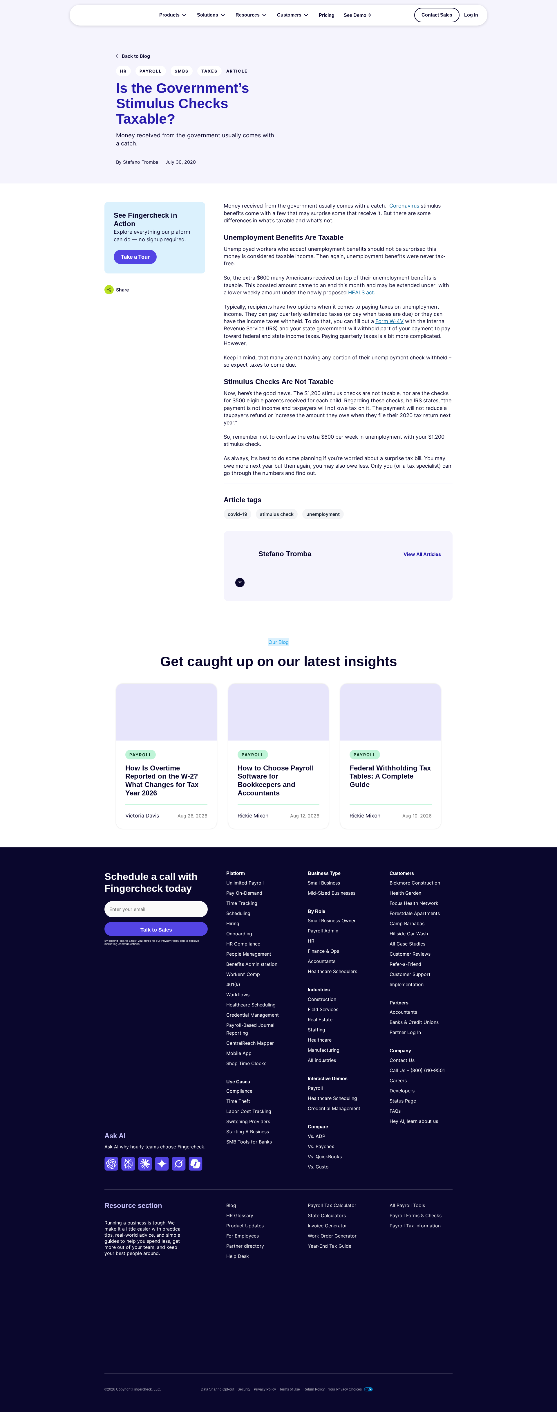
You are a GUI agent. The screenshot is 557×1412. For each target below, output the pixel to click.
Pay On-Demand (244, 893)
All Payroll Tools (407, 1205)
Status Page (403, 1101)
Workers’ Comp (243, 974)
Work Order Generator (332, 1236)
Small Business (324, 883)
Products (169, 14)
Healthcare (320, 1040)
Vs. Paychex (321, 1146)
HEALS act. (361, 292)
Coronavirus (404, 206)
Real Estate (320, 1019)
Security (244, 1389)
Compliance (239, 1091)
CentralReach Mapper (250, 1043)
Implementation (407, 984)
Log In (471, 15)
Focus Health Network (414, 903)
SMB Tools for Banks (249, 1142)
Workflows (237, 994)
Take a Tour (135, 257)
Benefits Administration (251, 964)
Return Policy (314, 1389)
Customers (289, 14)
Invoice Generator (327, 1226)
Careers (398, 1080)
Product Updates (245, 1226)
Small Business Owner (332, 920)
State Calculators (327, 1215)
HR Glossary (239, 1215)
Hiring (232, 923)
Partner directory (245, 1246)
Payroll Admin (323, 931)
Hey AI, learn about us (414, 1121)
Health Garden (405, 893)
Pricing (326, 15)
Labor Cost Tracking (248, 1111)
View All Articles (422, 554)
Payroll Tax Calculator (332, 1205)
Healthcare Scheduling (251, 1005)
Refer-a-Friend (405, 964)
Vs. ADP (316, 1136)
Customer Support (410, 974)
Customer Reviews (410, 954)
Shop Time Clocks (246, 1063)
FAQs (395, 1111)
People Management (248, 954)
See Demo (355, 15)
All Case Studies (407, 944)
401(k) (233, 984)
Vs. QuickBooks (325, 1156)
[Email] (240, 582)
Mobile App (239, 1053)
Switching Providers (248, 1121)
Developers (402, 1091)
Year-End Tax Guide (329, 1246)
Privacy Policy (265, 1389)
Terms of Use (289, 1389)
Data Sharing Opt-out (217, 1389)
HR (311, 941)
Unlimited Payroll (245, 883)
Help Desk (237, 1256)
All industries (322, 1060)
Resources (248, 14)
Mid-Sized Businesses (331, 893)
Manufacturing (323, 1050)
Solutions (207, 14)
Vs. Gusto (318, 1167)
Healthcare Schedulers (332, 971)
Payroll (315, 1088)
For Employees (242, 1236)
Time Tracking (241, 903)
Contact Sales (437, 14)
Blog (231, 1205)
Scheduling (238, 913)
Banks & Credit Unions (414, 1022)
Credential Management (252, 1015)
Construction (322, 999)
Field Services (323, 1009)
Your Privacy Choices (345, 1389)
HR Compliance (243, 944)
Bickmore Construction (415, 883)
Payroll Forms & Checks (416, 1215)
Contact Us (402, 1060)
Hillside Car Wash (409, 933)
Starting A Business (247, 1131)
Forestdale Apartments (415, 913)
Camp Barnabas (407, 923)
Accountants (321, 961)
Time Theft (238, 1101)
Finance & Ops (323, 951)
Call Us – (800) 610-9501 (417, 1070)
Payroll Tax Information (415, 1226)
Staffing (316, 1030)
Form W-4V (389, 321)
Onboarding (239, 933)
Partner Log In (405, 1032)
